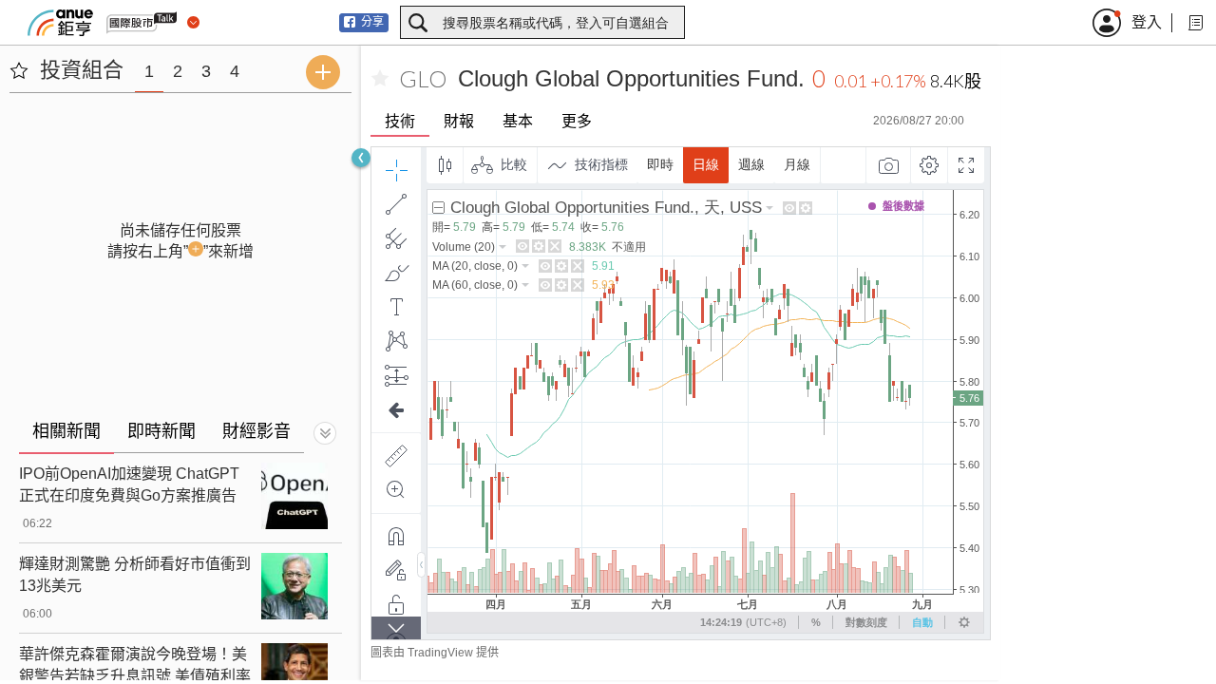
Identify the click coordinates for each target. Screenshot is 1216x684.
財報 (459, 121)
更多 (576, 121)
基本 (518, 121)
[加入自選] (380, 78)
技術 (400, 121)
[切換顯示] (325, 433)
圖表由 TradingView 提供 (434, 652)
